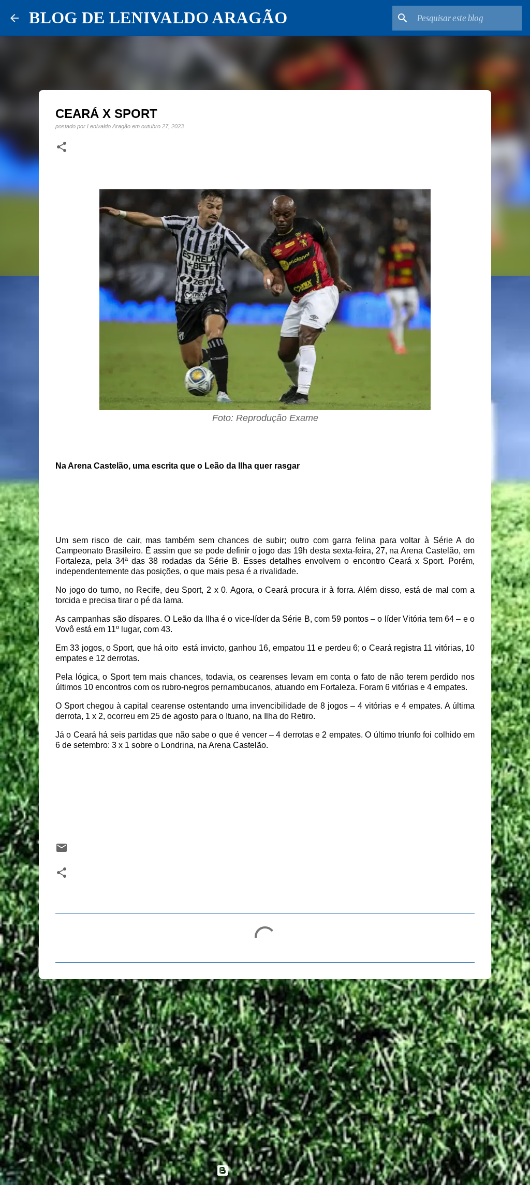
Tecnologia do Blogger (271, 1170)
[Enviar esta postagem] (61, 851)
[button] (61, 147)
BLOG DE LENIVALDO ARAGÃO (158, 17)
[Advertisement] (265, 1067)
